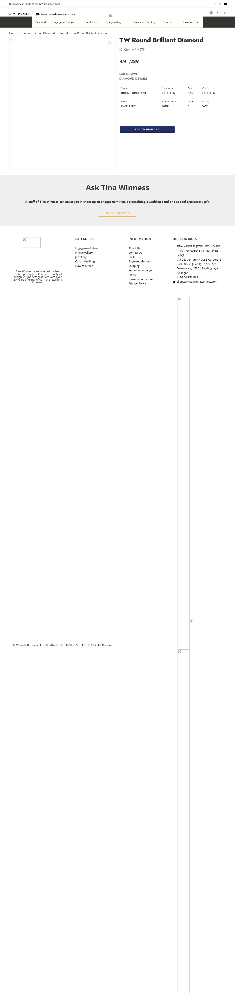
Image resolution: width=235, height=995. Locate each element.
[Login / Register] (211, 14)
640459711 (138, 50)
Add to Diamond (147, 129)
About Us (134, 248)
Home (13, 33)
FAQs (132, 257)
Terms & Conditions (141, 279)
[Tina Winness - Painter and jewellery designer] (119, 15)
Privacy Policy (137, 283)
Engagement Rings (63, 22)
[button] (117, 213)
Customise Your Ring (144, 22)
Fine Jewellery (113, 22)
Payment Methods (140, 261)
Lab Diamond (46, 33)
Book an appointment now (76, 4)
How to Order (191, 22)
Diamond (40, 22)
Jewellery (90, 22)
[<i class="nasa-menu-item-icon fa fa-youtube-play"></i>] (226, 4)
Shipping (134, 266)
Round (63, 33)
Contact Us (135, 252)
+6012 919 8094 (19, 14)
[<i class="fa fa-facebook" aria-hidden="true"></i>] (215, 4)
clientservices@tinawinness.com (56, 14)
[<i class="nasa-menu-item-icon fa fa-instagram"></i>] (220, 4)
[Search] (226, 14)
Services (167, 22)
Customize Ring (85, 261)
